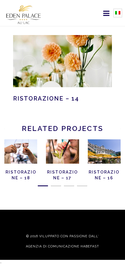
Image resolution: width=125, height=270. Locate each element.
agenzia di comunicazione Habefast (62, 246)
